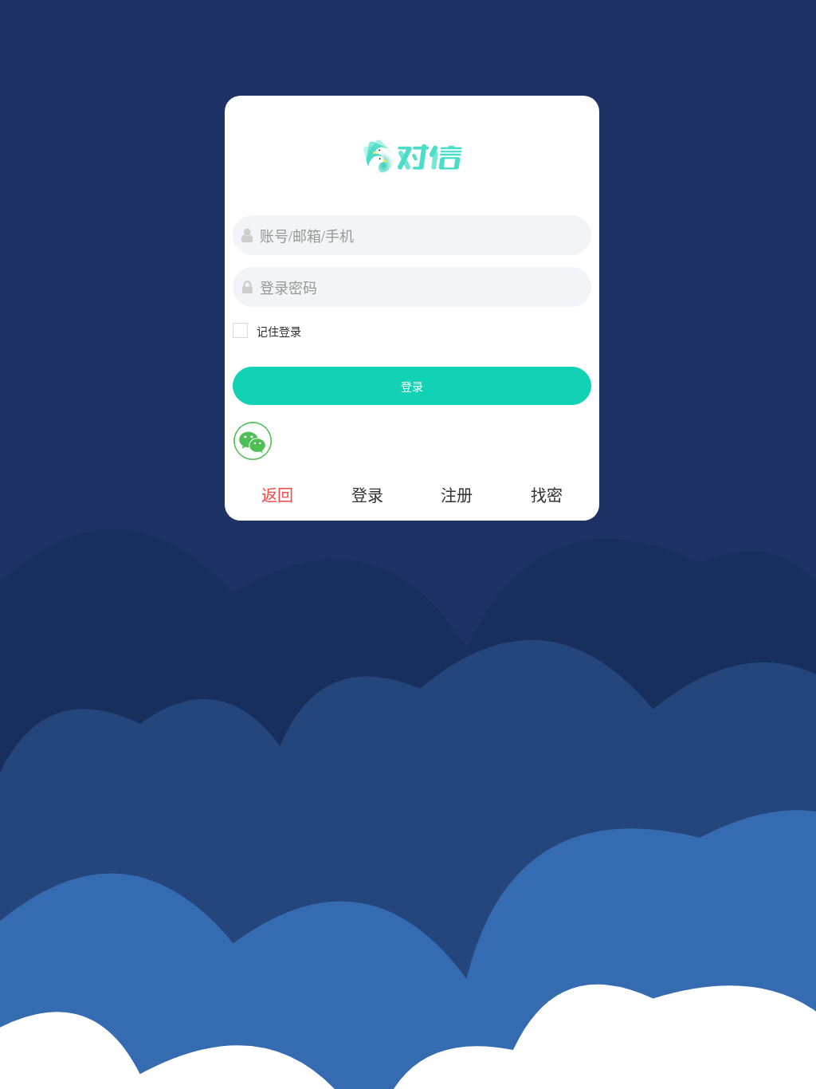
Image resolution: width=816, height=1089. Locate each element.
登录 (412, 386)
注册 (457, 494)
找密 (547, 494)
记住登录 (279, 331)
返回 (277, 494)
